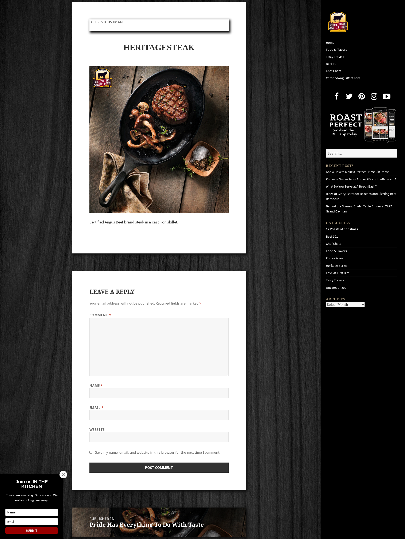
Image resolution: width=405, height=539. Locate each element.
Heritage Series (336, 265)
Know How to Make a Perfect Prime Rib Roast (357, 172)
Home (330, 42)
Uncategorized (336, 287)
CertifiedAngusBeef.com (343, 78)
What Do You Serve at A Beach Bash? (351, 186)
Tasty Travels (335, 56)
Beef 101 (332, 63)
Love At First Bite (337, 273)
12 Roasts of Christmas (342, 229)
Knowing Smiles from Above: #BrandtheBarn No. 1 (361, 179)
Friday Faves (334, 258)
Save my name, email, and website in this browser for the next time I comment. (157, 452)
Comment (100, 315)
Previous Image (109, 22)
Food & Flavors (336, 49)
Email (96, 407)
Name (96, 385)
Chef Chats (333, 71)
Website (97, 429)
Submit (31, 530)
